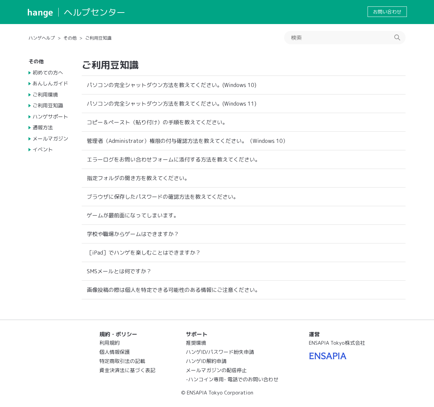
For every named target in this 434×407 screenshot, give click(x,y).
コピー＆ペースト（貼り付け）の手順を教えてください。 (157, 122)
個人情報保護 (114, 352)
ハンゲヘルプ (41, 38)
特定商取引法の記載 (122, 361)
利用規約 (109, 342)
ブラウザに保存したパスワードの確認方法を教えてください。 (163, 196)
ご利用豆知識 (98, 38)
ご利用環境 (45, 94)
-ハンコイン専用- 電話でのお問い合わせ (232, 379)
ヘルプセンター (94, 12)
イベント (43, 149)
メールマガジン (50, 138)
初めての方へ (48, 72)
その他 (70, 38)
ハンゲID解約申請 (206, 361)
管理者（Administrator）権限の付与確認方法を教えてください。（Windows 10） (187, 141)
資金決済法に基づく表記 (127, 370)
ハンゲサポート (50, 116)
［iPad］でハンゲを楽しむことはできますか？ (144, 252)
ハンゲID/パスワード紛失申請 (220, 352)
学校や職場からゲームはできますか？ (133, 234)
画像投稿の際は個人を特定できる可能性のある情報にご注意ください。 (173, 290)
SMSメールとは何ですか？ (119, 271)
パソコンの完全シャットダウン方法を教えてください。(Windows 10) (171, 85)
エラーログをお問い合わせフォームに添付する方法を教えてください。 (173, 159)
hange (40, 12)
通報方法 (43, 127)
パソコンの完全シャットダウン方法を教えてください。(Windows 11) (171, 103)
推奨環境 (196, 342)
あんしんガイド (50, 83)
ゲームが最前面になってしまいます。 (133, 215)
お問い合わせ (387, 11)
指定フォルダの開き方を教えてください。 (138, 178)
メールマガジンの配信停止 (216, 370)
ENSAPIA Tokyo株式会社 (337, 342)
